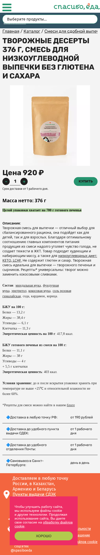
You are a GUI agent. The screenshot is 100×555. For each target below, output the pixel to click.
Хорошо (43, 536)
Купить (86, 181)
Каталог (32, 31)
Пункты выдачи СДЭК (34, 494)
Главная (10, 31)
